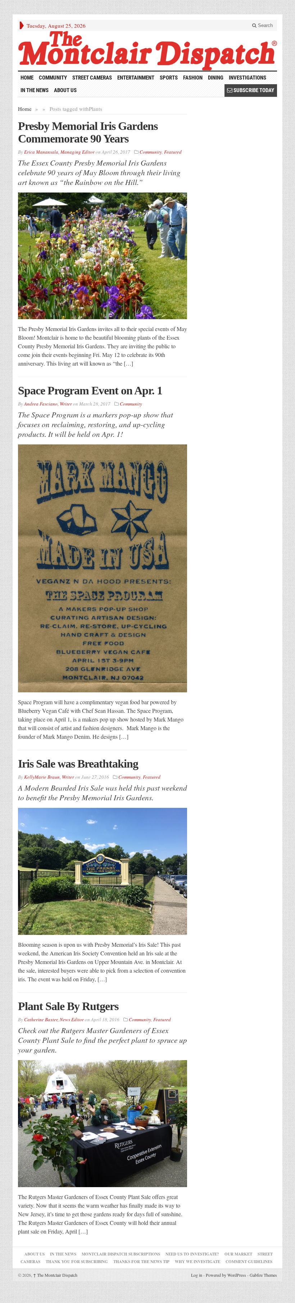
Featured (173, 152)
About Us (65, 90)
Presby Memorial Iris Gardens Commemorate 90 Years (88, 132)
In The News (63, 1254)
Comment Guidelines (249, 1261)
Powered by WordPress (226, 1275)
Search (265, 25)
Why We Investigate (197, 1261)
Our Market (238, 1254)
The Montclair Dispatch (55, 1275)
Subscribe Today (253, 90)
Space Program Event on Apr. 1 (90, 390)
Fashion (193, 77)
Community (53, 77)
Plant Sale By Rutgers (68, 1006)
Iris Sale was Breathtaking (78, 763)
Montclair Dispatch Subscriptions (121, 1254)
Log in (196, 1275)
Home (25, 108)
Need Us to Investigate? (192, 1254)
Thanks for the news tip (141, 1261)
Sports (169, 77)
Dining (215, 77)
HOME (27, 77)
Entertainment (135, 77)
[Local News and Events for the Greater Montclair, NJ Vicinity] (147, 51)
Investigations (247, 77)
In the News (35, 90)
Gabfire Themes (263, 1275)
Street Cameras (92, 77)
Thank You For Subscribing (77, 1261)
